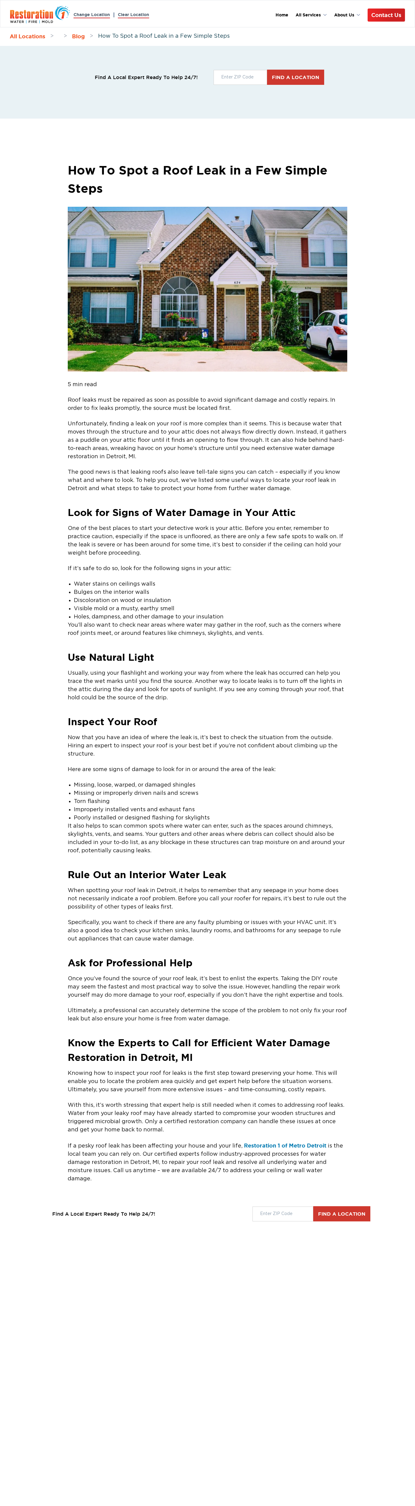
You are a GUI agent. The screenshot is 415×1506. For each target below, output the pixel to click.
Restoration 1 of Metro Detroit (285, 1145)
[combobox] (240, 77)
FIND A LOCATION (295, 77)
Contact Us (386, 15)
